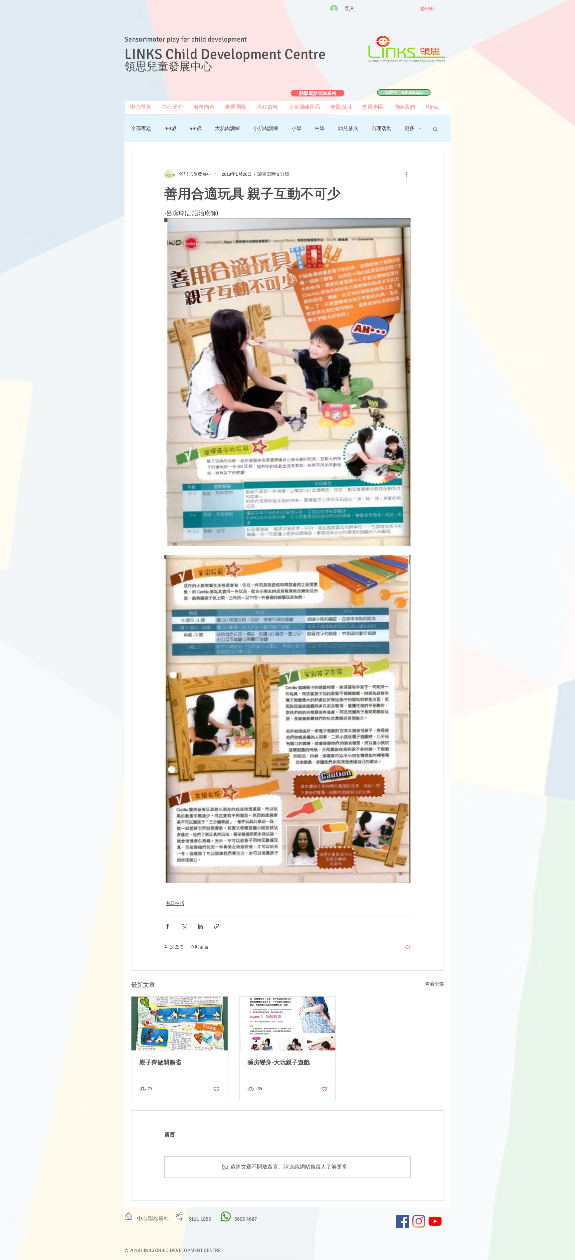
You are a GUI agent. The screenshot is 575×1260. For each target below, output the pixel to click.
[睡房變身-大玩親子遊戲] (288, 1023)
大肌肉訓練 (227, 128)
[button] (372, 107)
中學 (320, 128)
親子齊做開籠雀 (160, 1062)
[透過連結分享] (216, 926)
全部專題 (141, 128)
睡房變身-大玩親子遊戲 (279, 1062)
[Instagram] (418, 1221)
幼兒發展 (348, 128)
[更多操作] (407, 174)
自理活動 (381, 128)
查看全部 (434, 984)
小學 (296, 128)
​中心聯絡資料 (153, 1218)
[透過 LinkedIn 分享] (200, 926)
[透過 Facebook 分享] (167, 926)
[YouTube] (435, 1221)
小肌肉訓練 (265, 128)
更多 (410, 128)
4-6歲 (196, 128)
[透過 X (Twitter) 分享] (184, 926)
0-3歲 (170, 128)
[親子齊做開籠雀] (179, 1023)
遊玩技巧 (175, 903)
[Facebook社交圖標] (402, 1221)
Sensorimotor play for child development (185, 39)
